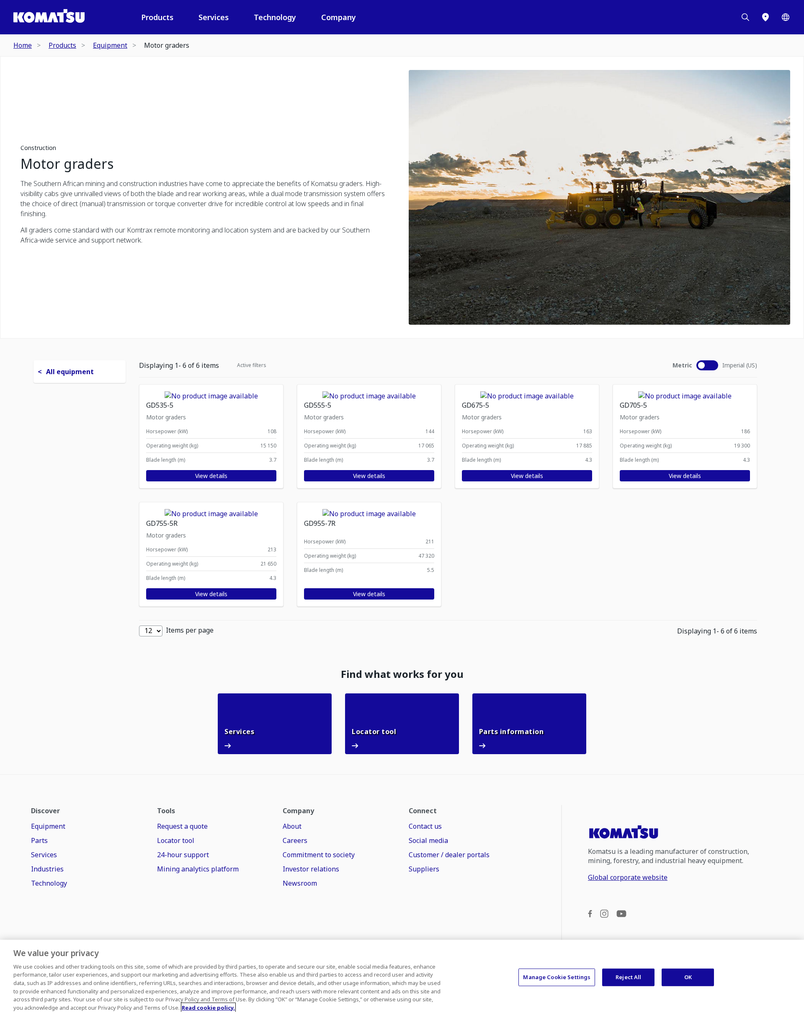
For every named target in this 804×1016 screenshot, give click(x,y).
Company (338, 17)
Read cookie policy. (208, 1007)
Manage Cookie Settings (556, 977)
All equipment (70, 371)
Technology (275, 17)
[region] (402, 978)
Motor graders (67, 164)
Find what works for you (402, 674)
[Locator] (765, 17)
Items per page (190, 630)
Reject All (628, 977)
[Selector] (786, 17)
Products (157, 17)
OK (688, 977)
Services (213, 17)
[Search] (745, 17)
